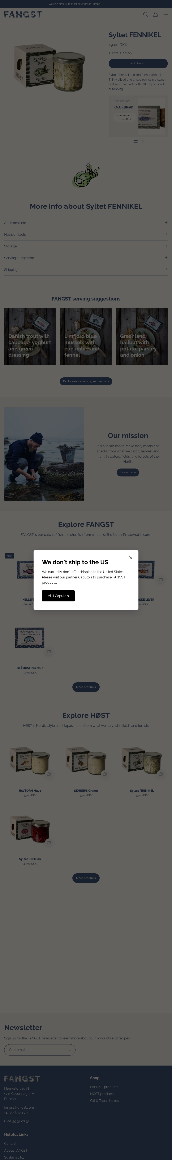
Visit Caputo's (58, 596)
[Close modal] (131, 559)
